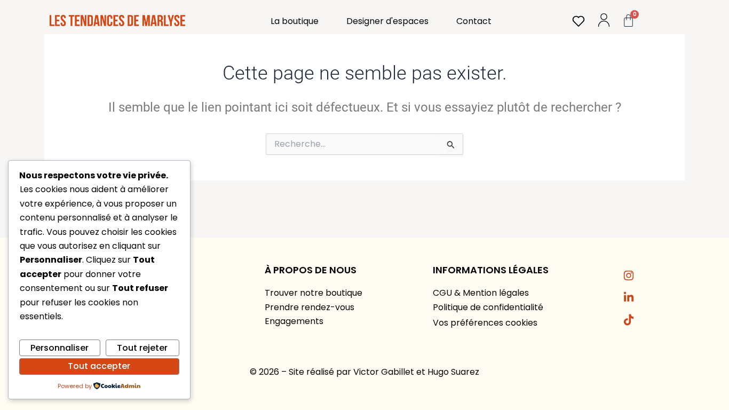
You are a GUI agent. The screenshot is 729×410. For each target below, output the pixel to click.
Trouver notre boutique (313, 293)
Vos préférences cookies (485, 323)
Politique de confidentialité (488, 307)
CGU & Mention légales (481, 293)
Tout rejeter (142, 348)
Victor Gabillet (383, 372)
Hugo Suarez (453, 372)
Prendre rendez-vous (309, 307)
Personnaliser (59, 348)
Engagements (294, 321)
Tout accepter (99, 366)
